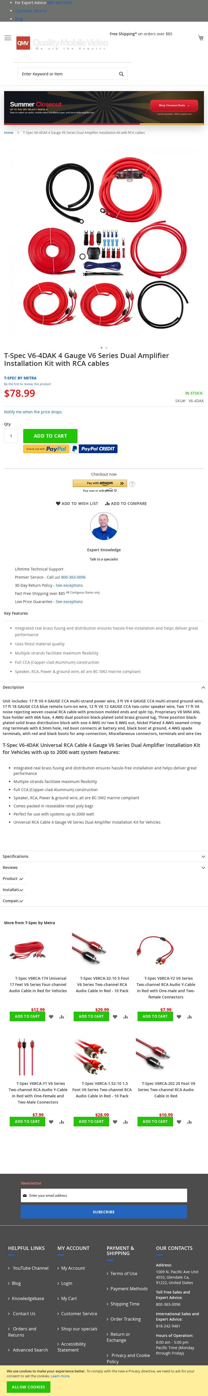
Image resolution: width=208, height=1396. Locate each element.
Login (66, 1283)
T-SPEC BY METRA (20, 378)
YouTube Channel (30, 1268)
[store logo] (62, 43)
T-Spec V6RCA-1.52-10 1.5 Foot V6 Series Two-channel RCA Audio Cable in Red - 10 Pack (102, 1089)
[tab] (104, 687)
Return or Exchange (118, 1337)
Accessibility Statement (71, 1347)
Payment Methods (129, 1289)
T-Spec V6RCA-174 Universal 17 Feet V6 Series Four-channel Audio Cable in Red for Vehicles (38, 984)
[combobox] (73, 74)
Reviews (10, 867)
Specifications (15, 856)
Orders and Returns (22, 1332)
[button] (101, 348)
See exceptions (69, 585)
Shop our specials (79, 1329)
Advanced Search (30, 1350)
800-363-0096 (59, 2)
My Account (73, 1268)
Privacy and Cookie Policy (128, 1358)
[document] (105, 1381)
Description (13, 687)
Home (8, 132)
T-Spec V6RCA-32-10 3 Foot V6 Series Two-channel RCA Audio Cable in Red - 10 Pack (102, 984)
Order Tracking (125, 1319)
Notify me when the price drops (33, 411)
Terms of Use (123, 1273)
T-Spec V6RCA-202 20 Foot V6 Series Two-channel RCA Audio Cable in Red (166, 1089)
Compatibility (14, 900)
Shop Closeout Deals (172, 105)
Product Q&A (14, 878)
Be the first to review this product (27, 384)
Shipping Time (124, 1304)
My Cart (69, 1298)
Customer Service (31, 10)
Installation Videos (14, 889)
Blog (19, 18)
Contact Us (23, 1314)
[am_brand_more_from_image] (27, 968)
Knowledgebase (28, 1298)
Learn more (60, 1376)
